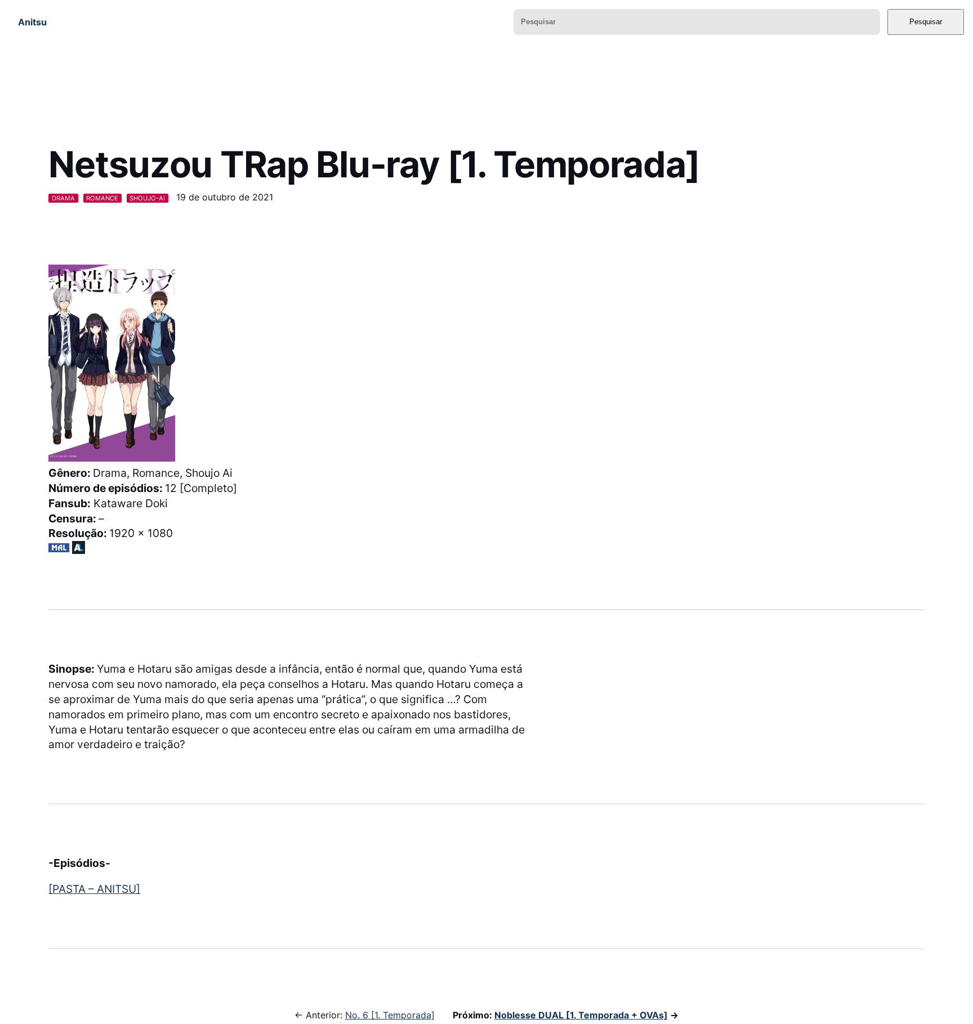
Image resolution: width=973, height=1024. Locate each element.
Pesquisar (925, 21)
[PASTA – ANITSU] (94, 889)
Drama (63, 198)
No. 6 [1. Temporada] (390, 1015)
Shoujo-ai (147, 198)
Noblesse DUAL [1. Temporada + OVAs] (581, 1015)
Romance (102, 198)
